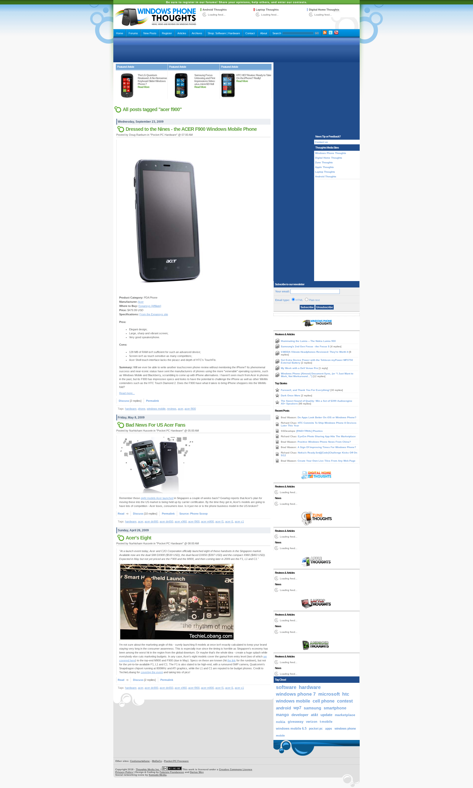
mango (282, 715)
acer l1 (229, 521)
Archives (197, 33)
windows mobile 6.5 (291, 728)
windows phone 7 (296, 694)
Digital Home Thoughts (324, 9)
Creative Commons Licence (235, 769)
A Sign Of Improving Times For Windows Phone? (327, 447)
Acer (141, 301)
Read (121, 513)
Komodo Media (158, 774)
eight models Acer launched (157, 498)
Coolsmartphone (140, 761)
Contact (250, 33)
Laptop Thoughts (267, 9)
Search (276, 33)
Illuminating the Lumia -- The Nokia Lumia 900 (308, 341)
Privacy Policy (124, 772)
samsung (312, 708)
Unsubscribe (324, 307)
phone (141, 408)
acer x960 (181, 521)
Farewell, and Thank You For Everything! (305, 390)
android (283, 707)
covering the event (152, 672)
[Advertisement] (236, 50)
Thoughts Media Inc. (148, 769)
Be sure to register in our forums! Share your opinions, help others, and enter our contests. (236, 2)
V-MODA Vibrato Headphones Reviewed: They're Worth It (315, 352)
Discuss (124, 400)
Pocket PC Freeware (176, 761)
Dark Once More (291, 395)
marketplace (345, 715)
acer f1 (219, 521)
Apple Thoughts (324, 167)
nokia (280, 722)
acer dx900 (151, 521)
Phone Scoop (199, 513)
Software (220, 33)
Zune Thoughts (324, 162)
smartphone (335, 708)
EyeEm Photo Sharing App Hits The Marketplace (327, 436)
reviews (171, 408)
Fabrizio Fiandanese (172, 772)
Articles (181, 33)
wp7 (297, 707)
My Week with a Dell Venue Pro (300, 368)
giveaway (296, 721)
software (286, 687)
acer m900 (207, 521)
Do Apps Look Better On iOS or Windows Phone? (327, 417)
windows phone (345, 728)
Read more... (127, 393)
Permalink (152, 400)
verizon (311, 721)
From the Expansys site (153, 314)
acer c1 (239, 521)
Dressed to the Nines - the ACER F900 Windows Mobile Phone (191, 129)
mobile (280, 735)
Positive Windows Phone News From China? (324, 441)
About (263, 33)
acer (180, 408)
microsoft (329, 694)
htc (345, 694)
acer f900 (190, 408)
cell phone (324, 701)
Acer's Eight (138, 537)
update (326, 715)
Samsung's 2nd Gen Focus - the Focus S (305, 346)
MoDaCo (157, 761)
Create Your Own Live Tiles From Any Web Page (326, 460)
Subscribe (307, 307)
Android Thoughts (215, 9)
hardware (130, 408)
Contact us (321, 142)
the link (231, 660)
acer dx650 (166, 521)
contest (345, 701)
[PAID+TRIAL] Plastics (309, 431)
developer (299, 715)
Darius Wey (197, 772)
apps (328, 728)
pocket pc (316, 728)
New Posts (149, 33)
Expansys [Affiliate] (149, 305)
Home (119, 33)
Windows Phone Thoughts (330, 153)
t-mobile (326, 721)
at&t (314, 715)
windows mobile (156, 408)
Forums (133, 33)
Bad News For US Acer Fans (155, 425)
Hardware (234, 33)
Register (167, 33)
